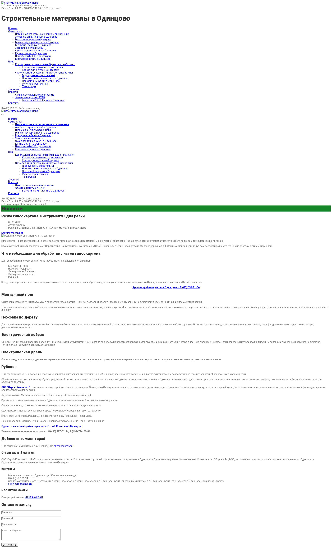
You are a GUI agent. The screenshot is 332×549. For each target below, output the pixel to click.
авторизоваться (63, 446)
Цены (11, 61)
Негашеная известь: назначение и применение (42, 34)
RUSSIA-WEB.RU (34, 497)
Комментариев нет (12, 233)
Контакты (13, 103)
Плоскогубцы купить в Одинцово (41, 81)
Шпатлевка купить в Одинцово (32, 58)
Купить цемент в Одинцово (31, 53)
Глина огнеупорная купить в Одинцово (37, 42)
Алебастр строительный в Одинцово (36, 36)
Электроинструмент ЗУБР (30, 97)
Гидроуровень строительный (38, 75)
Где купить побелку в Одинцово (33, 45)
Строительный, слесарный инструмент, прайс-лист (44, 72)
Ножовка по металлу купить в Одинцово (45, 78)
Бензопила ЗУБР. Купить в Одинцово (43, 100)
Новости (13, 92)
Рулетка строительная (35, 83)
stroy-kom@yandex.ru (20, 483)
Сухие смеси (15, 31)
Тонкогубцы (29, 86)
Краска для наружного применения (42, 67)
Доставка (14, 89)
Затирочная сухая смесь (29, 47)
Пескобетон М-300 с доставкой (33, 56)
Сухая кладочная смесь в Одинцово (36, 50)
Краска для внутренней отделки (40, 69)
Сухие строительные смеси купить (34, 94)
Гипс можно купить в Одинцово (33, 39)
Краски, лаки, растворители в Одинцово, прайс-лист (45, 64)
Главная (12, 28)
